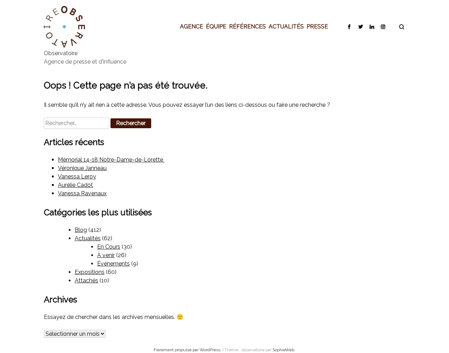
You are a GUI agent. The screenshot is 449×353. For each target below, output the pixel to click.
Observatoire (61, 53)
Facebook (349, 26)
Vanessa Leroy (77, 176)
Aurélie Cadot (75, 185)
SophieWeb (283, 349)
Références (247, 26)
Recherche (398, 27)
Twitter (360, 26)
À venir (106, 255)
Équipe (216, 26)
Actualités (286, 26)
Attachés (86, 280)
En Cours (108, 246)
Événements (113, 263)
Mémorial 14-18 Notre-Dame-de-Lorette (111, 159)
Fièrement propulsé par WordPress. (188, 349)
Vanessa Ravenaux (82, 193)
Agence (191, 26)
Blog (81, 230)
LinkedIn (371, 26)
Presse (317, 26)
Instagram (383, 26)
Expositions (90, 272)
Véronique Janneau (82, 168)
